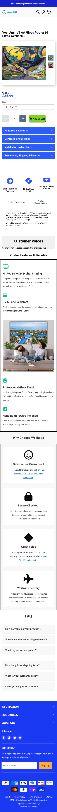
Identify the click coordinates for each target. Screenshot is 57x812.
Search (7, 797)
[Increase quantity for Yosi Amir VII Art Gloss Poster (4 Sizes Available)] (22, 118)
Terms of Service (35, 797)
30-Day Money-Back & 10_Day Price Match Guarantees (29, 474)
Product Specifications (41, 202)
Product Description (16, 202)
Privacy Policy (19, 797)
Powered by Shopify (28, 806)
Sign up (45, 765)
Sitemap (49, 797)
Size (4, 102)
